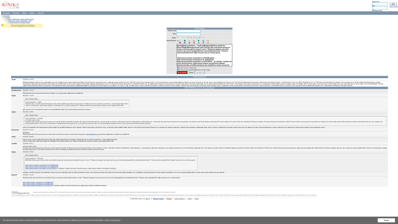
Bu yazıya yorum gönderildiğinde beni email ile (194, 70)
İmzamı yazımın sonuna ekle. (188, 68)
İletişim (148, 199)
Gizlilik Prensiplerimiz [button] (112, 220)
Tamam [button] (386, 220)
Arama (24, 13)
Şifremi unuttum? (394, 6)
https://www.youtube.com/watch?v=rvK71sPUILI (40, 168)
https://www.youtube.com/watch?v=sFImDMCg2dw (41, 165)
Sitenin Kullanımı (180, 199)
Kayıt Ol (41, 13)
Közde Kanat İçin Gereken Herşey (20, 22)
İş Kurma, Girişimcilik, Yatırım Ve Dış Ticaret (20, 19)
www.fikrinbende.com (92, 134)
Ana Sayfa (6, 13)
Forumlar (16, 13)
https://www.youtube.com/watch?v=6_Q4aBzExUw (41, 166)
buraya (20, 26)
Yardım (32, 13)
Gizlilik (190, 199)
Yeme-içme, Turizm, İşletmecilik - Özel (19, 21)
